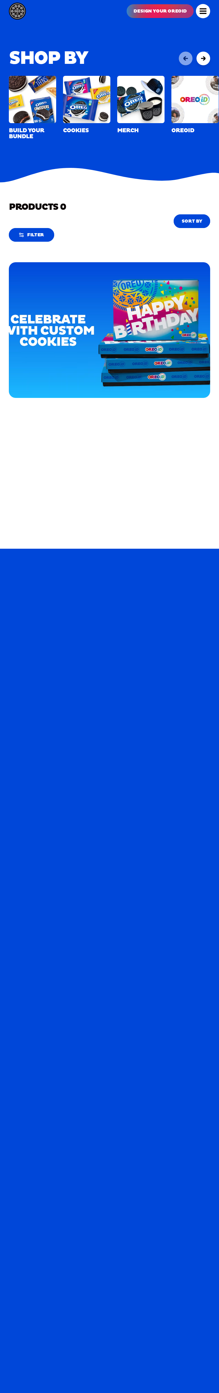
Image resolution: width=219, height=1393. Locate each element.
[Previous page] (185, 58)
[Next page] (203, 58)
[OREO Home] (17, 11)
